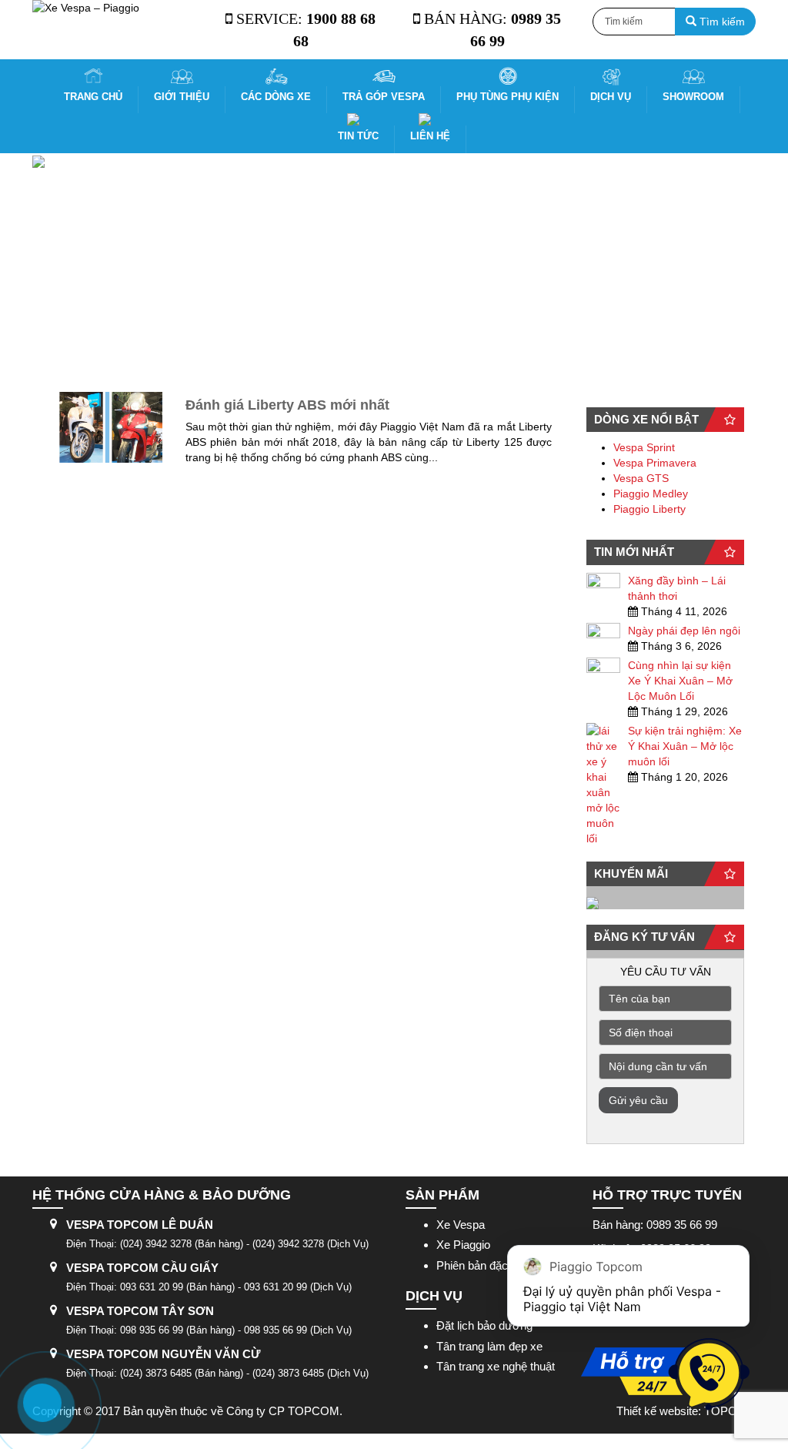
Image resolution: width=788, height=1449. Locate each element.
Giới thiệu (181, 96)
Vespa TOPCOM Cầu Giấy (142, 1267)
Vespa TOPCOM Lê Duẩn (139, 1224)
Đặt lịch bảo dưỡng (484, 1325)
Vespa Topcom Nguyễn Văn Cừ (163, 1353)
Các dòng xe (276, 96)
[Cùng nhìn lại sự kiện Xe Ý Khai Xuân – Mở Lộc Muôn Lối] (603, 668)
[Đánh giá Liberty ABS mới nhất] (108, 427)
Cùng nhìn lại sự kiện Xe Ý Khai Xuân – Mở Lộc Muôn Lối (680, 680)
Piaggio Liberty (649, 509)
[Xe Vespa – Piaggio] (114, 7)
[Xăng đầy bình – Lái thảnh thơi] (603, 583)
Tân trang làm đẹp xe (489, 1346)
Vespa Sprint (644, 447)
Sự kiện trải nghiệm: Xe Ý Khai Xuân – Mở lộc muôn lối (685, 746)
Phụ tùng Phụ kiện (507, 96)
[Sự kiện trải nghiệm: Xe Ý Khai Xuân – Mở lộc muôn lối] (603, 784)
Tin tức (358, 136)
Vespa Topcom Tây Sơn (140, 1310)
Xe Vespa (460, 1224)
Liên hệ (430, 136)
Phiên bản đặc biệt (482, 1265)
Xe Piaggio (463, 1244)
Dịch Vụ (610, 96)
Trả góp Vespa (383, 96)
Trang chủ (93, 96)
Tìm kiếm (720, 21)
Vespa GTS (641, 478)
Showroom (693, 96)
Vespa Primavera (654, 463)
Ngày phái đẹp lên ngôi (684, 630)
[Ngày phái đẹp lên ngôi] (603, 633)
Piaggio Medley (650, 493)
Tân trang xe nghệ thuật (495, 1366)
